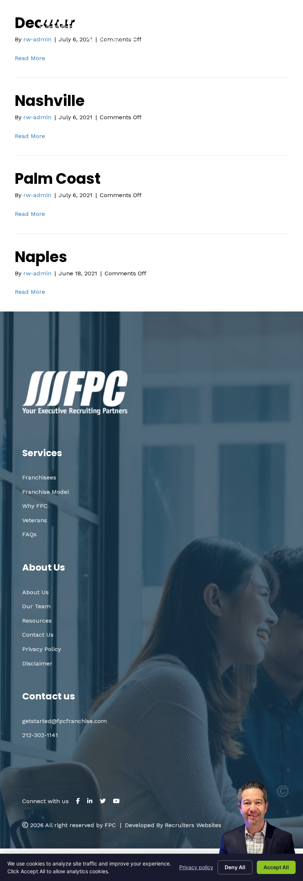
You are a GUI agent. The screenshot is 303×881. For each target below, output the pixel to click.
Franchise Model (45, 491)
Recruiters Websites (193, 825)
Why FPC (35, 505)
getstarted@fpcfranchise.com (208, 38)
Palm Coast (58, 178)
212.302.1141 (118, 38)
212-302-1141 (40, 735)
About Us (35, 592)
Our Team (36, 606)
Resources (37, 620)
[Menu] (255, 25)
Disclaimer (37, 663)
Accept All (276, 867)
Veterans (34, 520)
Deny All (235, 867)
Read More (30, 136)
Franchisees (39, 477)
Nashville (50, 100)
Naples (41, 257)
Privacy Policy (41, 649)
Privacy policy (196, 867)
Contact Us (38, 634)
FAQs (29, 534)
